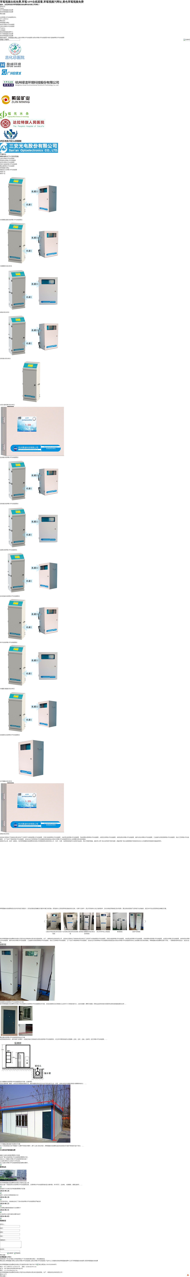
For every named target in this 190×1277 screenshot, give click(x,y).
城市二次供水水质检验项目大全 (9, 1195)
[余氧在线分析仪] (33, 310)
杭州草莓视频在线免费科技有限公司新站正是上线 (14, 1183)
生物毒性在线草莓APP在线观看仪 (10, 735)
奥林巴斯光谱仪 (30, 1259)
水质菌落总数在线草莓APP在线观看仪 (11, 220)
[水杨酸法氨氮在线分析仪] (33, 687)
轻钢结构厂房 (4, 1259)
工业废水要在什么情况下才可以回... (10, 1161)
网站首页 (2, 21)
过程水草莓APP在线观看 (7, 26)
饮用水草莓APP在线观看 (7, 24)
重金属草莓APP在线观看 (7, 166)
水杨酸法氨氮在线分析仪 (7, 688)
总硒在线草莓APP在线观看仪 (8, 550)
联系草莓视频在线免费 (6, 12)
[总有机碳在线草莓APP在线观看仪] (33, 594)
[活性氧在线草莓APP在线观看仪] (33, 502)
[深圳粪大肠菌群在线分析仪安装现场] (87, 929)
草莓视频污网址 (4, 22)
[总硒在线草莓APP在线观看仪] (33, 548)
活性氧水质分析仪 (5, 358)
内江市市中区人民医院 (103, 931)
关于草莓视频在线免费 (6, 10)
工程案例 (2, 30)
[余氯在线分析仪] (32, 832)
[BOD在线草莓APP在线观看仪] (33, 640)
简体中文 (2, 6)
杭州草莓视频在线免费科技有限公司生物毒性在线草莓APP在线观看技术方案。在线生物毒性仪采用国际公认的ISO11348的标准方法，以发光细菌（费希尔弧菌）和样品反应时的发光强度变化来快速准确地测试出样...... (63, 1004)
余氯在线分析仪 (4, 834)
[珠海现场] (120, 929)
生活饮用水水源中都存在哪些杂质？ (10, 1214)
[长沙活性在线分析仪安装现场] (70, 929)
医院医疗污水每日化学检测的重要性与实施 (12, 1188)
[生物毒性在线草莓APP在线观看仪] (33, 733)
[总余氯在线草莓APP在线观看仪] (32, 455)
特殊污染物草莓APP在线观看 (55, 37)
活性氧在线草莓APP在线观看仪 (9, 503)
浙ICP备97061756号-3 (33, 1264)
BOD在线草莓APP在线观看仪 (8, 642)
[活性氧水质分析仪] (33, 357)
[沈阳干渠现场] (136, 929)
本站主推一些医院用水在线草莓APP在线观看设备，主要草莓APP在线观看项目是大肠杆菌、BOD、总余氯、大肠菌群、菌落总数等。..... (41, 1184)
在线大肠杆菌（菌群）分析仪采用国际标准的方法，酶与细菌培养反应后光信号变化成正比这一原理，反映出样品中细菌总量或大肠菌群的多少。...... (43, 1083)
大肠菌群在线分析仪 (6, 266)
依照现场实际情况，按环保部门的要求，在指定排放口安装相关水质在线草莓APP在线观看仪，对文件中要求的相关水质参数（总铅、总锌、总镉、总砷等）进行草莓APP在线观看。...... (53, 1039)
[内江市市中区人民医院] (103, 929)
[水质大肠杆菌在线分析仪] (33, 403)
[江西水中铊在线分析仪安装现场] (54, 929)
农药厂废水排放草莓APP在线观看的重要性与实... (14, 1157)
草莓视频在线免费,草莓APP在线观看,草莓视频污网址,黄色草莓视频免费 (42, 1)
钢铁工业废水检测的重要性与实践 (10, 1155)
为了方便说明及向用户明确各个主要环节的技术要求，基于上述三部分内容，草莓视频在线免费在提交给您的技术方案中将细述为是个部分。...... (42, 1146)
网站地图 (2, 14)
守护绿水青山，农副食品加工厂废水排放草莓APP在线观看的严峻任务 (20, 1201)
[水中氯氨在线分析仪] (33, 779)
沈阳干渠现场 (136, 931)
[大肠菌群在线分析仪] (33, 264)
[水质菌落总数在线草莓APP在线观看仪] (33, 218)
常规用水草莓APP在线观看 (8, 160)
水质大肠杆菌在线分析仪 (7, 405)
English (2, 8)
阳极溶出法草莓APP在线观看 (8, 170)
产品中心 (2, 28)
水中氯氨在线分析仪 (6, 781)
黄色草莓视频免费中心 (6, 32)
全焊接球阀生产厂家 (20, 1259)
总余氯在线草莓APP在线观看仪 (9, 457)
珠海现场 (119, 931)
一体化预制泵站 (40, 1259)
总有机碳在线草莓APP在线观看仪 (10, 596)
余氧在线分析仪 (4, 312)
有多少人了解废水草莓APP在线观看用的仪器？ (14, 1159)
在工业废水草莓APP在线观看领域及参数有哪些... (14, 1163)
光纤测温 (11, 1259)
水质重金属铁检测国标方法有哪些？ (10, 1208)
